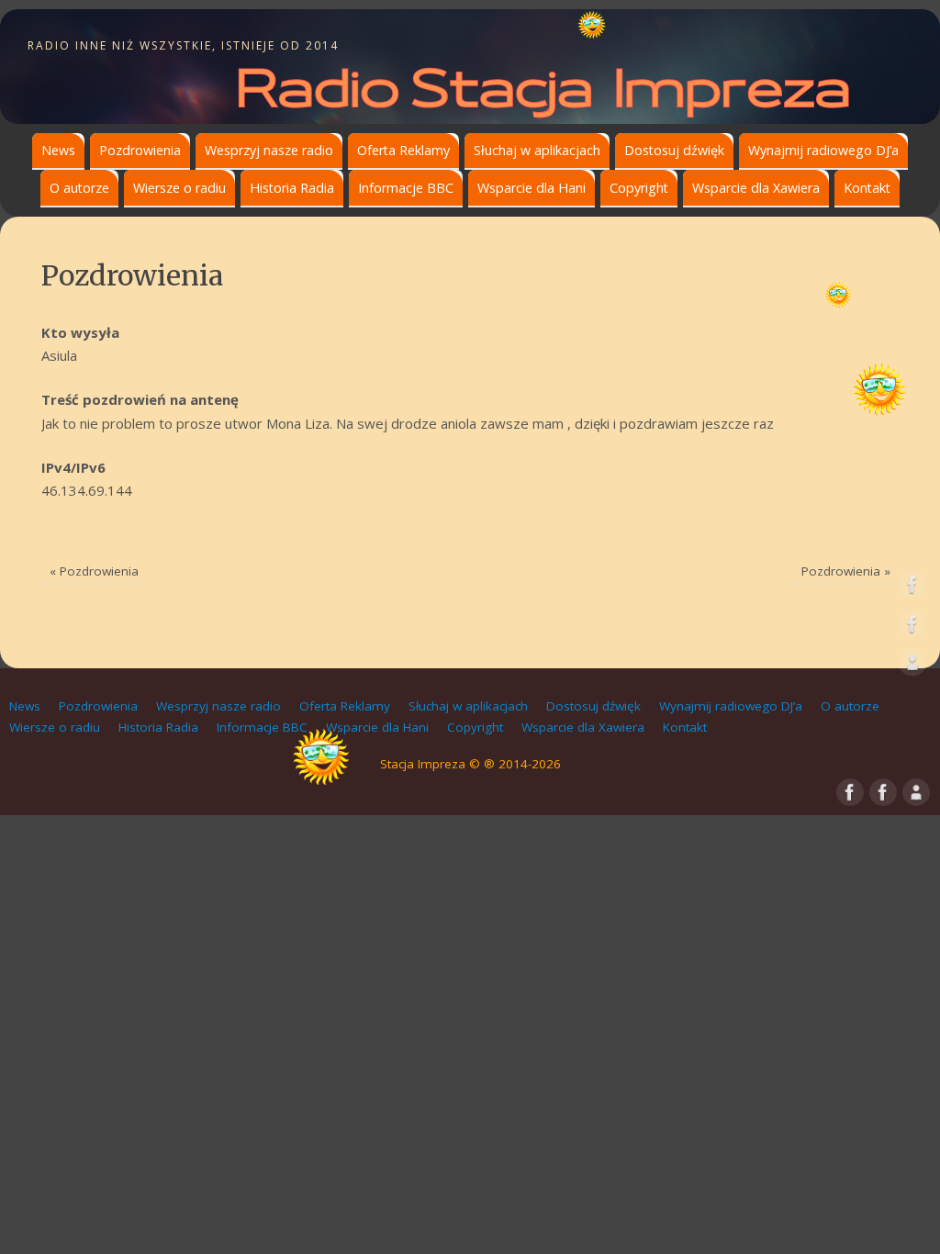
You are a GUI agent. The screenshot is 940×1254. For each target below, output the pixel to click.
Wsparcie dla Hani (531, 187)
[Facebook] (912, 588)
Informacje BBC (405, 187)
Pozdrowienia (140, 150)
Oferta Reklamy (403, 150)
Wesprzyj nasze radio (269, 150)
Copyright (639, 187)
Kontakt (867, 187)
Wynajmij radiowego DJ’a (823, 150)
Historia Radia (292, 187)
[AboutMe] (912, 666)
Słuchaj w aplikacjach (537, 150)
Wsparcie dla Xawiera (756, 187)
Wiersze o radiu (179, 187)
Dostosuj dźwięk (674, 150)
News (58, 150)
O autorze (79, 187)
